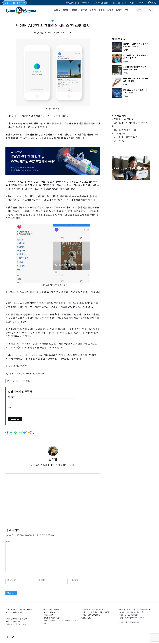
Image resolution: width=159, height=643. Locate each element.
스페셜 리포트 (120, 3)
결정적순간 (119, 140)
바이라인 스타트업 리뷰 (126, 137)
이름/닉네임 (11, 580)
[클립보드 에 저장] (32, 432)
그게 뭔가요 (120, 133)
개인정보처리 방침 (12, 621)
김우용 (84, 10)
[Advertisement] (52, 504)
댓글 (8, 541)
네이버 (16, 381)
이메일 (11, 397)
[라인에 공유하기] (16, 432)
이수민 (92, 10)
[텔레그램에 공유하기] (24, 432)
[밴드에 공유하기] (20, 432)
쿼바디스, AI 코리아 (124, 119)
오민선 (128, 10)
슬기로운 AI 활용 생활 (125, 130)
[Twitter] (13, 637)
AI (8, 381)
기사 (53, 21)
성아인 (75, 10)
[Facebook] (7, 637)
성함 (9, 407)
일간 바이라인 (73, 3)
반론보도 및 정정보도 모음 (15, 624)
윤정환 (110, 10)
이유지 (66, 10)
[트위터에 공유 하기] (12, 432)
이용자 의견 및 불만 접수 (129, 622)
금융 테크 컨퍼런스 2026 (14, 3)
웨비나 (133, 3)
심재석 (57, 10)
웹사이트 (75, 580)
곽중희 (101, 10)
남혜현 (40, 32)
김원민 (119, 10)
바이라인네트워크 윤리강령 (16, 619)
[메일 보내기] (28, 432)
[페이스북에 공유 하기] (7, 432)
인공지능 (26, 381)
